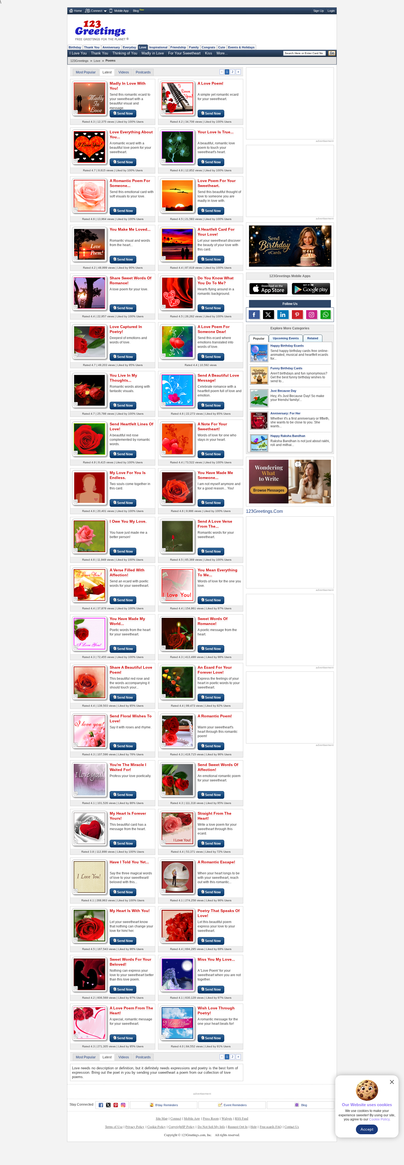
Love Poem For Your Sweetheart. (217, 183)
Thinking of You (124, 53)
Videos (123, 72)
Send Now (125, 113)
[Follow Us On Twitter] (268, 314)
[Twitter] (108, 1105)
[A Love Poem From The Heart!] (89, 1022)
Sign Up (318, 10)
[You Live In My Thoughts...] (89, 390)
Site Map (162, 1118)
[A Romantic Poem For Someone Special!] (89, 195)
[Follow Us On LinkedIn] (282, 314)
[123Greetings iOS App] (268, 288)
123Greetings (79, 60)
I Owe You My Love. (128, 521)
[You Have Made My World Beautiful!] (89, 633)
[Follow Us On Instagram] (311, 314)
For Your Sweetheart (184, 53)
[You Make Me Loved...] (89, 244)
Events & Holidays (241, 47)
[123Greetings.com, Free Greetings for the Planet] (101, 29)
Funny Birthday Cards (286, 368)
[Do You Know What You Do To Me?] (177, 292)
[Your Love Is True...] (177, 146)
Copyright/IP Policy (181, 1126)
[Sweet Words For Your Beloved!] (89, 974)
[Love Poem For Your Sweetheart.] (177, 195)
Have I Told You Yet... (129, 862)
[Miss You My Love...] (177, 974)
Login (331, 10)
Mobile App (121, 10)
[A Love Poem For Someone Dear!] (177, 341)
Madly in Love (153, 53)
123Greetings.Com (264, 511)
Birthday (75, 47)
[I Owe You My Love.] (89, 536)
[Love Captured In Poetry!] (89, 341)
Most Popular (86, 72)
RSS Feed (241, 1118)
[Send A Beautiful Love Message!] (177, 390)
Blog (136, 10)
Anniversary (111, 47)
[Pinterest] (116, 1105)
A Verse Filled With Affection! (127, 572)
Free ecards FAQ (271, 1126)
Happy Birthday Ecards (287, 345)
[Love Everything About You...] (89, 146)
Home (78, 10)
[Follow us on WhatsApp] (325, 314)
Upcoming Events (286, 338)
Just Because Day (283, 390)
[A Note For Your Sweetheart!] (177, 438)
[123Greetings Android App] (311, 288)
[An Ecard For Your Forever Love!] (177, 682)
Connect (96, 10)
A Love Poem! (210, 83)
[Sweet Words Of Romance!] (177, 633)
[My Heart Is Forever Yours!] (89, 828)
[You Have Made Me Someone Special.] (177, 487)
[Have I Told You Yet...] (89, 876)
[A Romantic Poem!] (177, 730)
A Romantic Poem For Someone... (130, 183)
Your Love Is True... (216, 132)
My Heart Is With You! (130, 910)
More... (222, 53)
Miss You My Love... (216, 959)
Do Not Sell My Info (211, 1126)
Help (253, 1126)
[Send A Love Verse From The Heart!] (177, 536)
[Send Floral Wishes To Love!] (89, 730)
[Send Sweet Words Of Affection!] (177, 779)
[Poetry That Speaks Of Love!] (177, 925)
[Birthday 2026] (290, 245)
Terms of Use (114, 1126)
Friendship (178, 47)
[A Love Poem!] (177, 98)
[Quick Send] (76, 112)
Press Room (211, 1118)
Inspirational (158, 47)
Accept (367, 1129)
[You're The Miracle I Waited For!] (89, 779)
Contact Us (291, 1126)
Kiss (208, 53)
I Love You (78, 53)
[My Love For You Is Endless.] (89, 487)
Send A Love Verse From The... (215, 523)
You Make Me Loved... (130, 229)
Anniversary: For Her (285, 413)
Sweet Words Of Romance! (213, 621)
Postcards (143, 72)
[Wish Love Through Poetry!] (177, 1022)
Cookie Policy (156, 1126)
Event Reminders (235, 1105)
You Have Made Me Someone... (215, 475)
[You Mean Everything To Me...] (177, 584)
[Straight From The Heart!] (177, 828)
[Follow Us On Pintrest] (297, 314)
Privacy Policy (134, 1126)
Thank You (91, 47)
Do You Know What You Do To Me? (216, 280)
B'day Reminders (166, 1105)
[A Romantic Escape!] (177, 876)
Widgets (227, 1118)
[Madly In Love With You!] (89, 98)
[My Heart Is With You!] (89, 925)
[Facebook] (101, 1105)
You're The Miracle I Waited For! (128, 767)
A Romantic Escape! (216, 862)
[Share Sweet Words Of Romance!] (89, 292)
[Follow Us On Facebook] (254, 314)
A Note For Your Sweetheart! (212, 426)
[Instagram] (123, 1105)
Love (142, 47)
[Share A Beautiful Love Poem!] (89, 682)
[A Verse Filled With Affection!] (89, 584)
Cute (221, 47)
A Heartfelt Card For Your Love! (216, 231)
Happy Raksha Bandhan (287, 435)
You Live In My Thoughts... (123, 377)
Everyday (129, 47)
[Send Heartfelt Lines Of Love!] (89, 438)
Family (194, 47)
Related (312, 338)
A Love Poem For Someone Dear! (213, 329)
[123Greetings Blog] (290, 481)
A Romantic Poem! (215, 716)
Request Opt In (238, 1126)
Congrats (208, 47)
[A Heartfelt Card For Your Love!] (177, 244)
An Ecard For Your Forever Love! (215, 669)
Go (332, 53)
